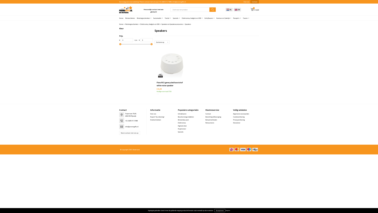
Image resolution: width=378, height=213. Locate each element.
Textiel (167, 18)
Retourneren (209, 123)
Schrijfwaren (208, 18)
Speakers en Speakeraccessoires (172, 24)
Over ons (246, 2)
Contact (254, 2)
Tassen (245, 18)
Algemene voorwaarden (241, 114)
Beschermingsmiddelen (186, 117)
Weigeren (228, 210)
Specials (175, 18)
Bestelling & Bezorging (213, 117)
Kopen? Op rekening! (157, 117)
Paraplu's (236, 18)
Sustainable (157, 18)
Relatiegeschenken (143, 18)
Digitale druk (182, 126)
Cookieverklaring (239, 117)
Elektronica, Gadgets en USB (191, 18)
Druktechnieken (155, 120)
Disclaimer (236, 123)
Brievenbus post (183, 120)
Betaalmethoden (211, 120)
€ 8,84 (159, 89)
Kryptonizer (182, 129)
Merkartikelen (130, 18)
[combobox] (189, 9)
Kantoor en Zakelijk (223, 18)
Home (121, 18)
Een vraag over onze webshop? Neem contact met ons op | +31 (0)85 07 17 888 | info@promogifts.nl (152, 2)
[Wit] (121, 32)
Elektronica (182, 123)
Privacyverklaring (239, 120)
